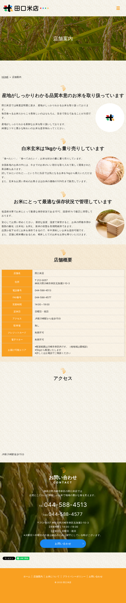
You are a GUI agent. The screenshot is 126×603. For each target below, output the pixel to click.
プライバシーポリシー (74, 576)
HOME (5, 77)
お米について (53, 576)
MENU (118, 8)
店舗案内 (38, 576)
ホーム (26, 576)
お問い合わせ (63, 543)
